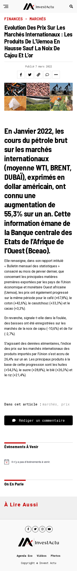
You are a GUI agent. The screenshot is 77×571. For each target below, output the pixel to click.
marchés (50, 404)
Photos (55, 555)
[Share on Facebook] (21, 74)
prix (65, 404)
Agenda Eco (25, 555)
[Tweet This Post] (30, 74)
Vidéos (41, 555)
